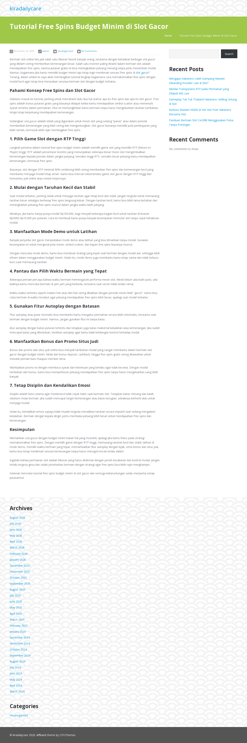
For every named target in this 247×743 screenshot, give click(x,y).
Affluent (41, 735)
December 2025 (20, 565)
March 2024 (17, 691)
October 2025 (18, 577)
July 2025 (15, 595)
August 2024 (17, 661)
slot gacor (142, 72)
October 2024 (18, 649)
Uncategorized (65, 51)
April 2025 (16, 613)
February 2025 (19, 625)
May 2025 (16, 607)
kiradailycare (25, 8)
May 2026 (16, 535)
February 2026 (19, 553)
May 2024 (16, 679)
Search (229, 54)
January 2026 (18, 559)
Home (168, 35)
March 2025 (17, 619)
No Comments (89, 51)
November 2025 (20, 571)
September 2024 (20, 655)
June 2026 (16, 529)
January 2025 (18, 631)
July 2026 (15, 523)
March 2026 (17, 547)
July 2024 (15, 667)
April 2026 (16, 541)
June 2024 (16, 673)
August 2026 (17, 517)
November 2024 (20, 643)
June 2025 (16, 601)
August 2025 (17, 589)
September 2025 (20, 583)
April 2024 (16, 685)
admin (45, 51)
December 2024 (20, 637)
